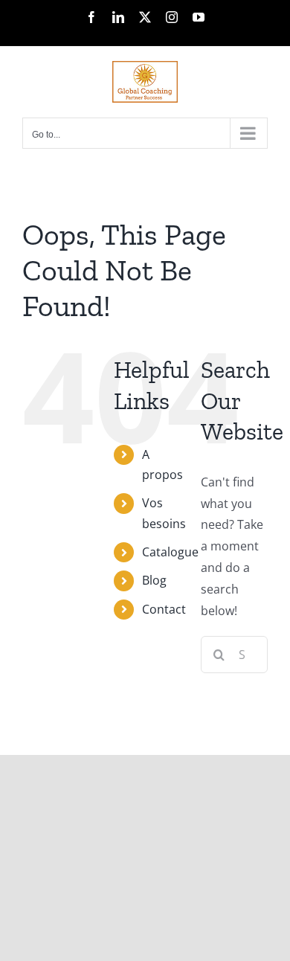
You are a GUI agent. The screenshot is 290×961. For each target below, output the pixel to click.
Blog (154, 580)
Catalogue (170, 552)
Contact (164, 609)
